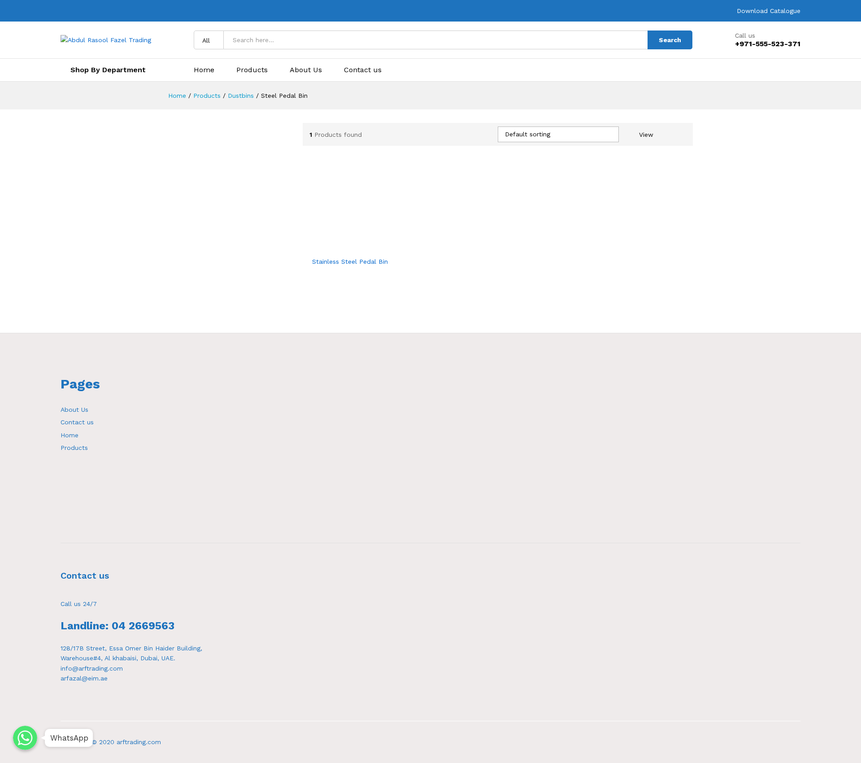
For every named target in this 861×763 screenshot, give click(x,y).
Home (204, 70)
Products (252, 70)
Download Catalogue (768, 10)
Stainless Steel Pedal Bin (350, 261)
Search (670, 40)
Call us (745, 35)
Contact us (363, 70)
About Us (306, 70)
